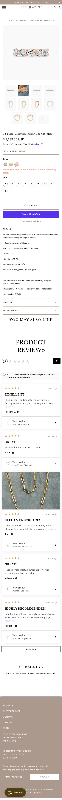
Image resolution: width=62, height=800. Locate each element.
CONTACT (8, 717)
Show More (10, 407)
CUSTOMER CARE (11, 711)
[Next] (56, 52)
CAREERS (7, 722)
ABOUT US (8, 705)
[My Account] (59, 7)
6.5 (38, 184)
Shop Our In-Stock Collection (31, 2)
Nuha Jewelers (34, 792)
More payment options (31, 221)
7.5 (51, 184)
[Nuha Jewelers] (30, 7)
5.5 (24, 184)
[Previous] (5, 52)
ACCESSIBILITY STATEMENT (39, 789)
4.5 (11, 184)
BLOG (6, 728)
